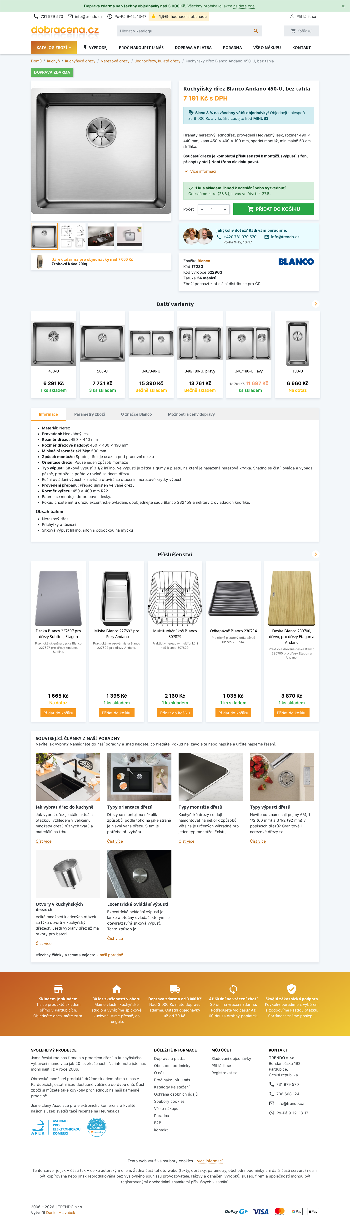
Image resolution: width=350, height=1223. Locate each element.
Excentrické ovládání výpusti (137, 904)
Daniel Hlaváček (60, 1212)
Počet (188, 209)
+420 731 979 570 (240, 236)
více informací (210, 1160)
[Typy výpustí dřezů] (282, 777)
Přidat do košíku (273, 209)
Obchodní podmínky (172, 1065)
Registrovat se (224, 1072)
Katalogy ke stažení (172, 1087)
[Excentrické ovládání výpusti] (139, 874)
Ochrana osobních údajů (176, 1094)
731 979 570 (48, 16)
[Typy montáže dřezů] (211, 777)
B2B (157, 1122)
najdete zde (244, 6)
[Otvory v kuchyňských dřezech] (68, 874)
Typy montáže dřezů (200, 807)
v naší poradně (109, 954)
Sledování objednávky (231, 1058)
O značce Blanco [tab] (136, 414)
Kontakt (301, 47)
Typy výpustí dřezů (270, 807)
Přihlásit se (221, 1065)
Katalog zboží (52, 47)
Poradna (232, 47)
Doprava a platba (193, 47)
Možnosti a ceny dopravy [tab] (191, 414)
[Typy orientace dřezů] (139, 777)
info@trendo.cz (85, 16)
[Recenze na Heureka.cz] (96, 1129)
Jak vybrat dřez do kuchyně (65, 807)
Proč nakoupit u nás (141, 47)
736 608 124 (287, 1094)
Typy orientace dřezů (130, 807)
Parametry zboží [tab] (89, 414)
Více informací (203, 171)
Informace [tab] (48, 414)
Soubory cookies (169, 1101)
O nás (159, 1072)
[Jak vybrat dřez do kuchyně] (68, 777)
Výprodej (95, 47)
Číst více (43, 841)
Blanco (204, 260)
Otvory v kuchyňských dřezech (59, 906)
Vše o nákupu (267, 47)
